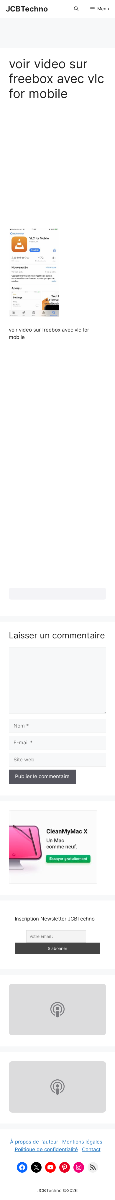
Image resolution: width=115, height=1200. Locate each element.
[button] (76, 9)
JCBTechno (27, 8)
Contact (91, 1149)
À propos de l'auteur (34, 1142)
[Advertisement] (57, 30)
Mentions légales (82, 1142)
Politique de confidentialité (46, 1149)
